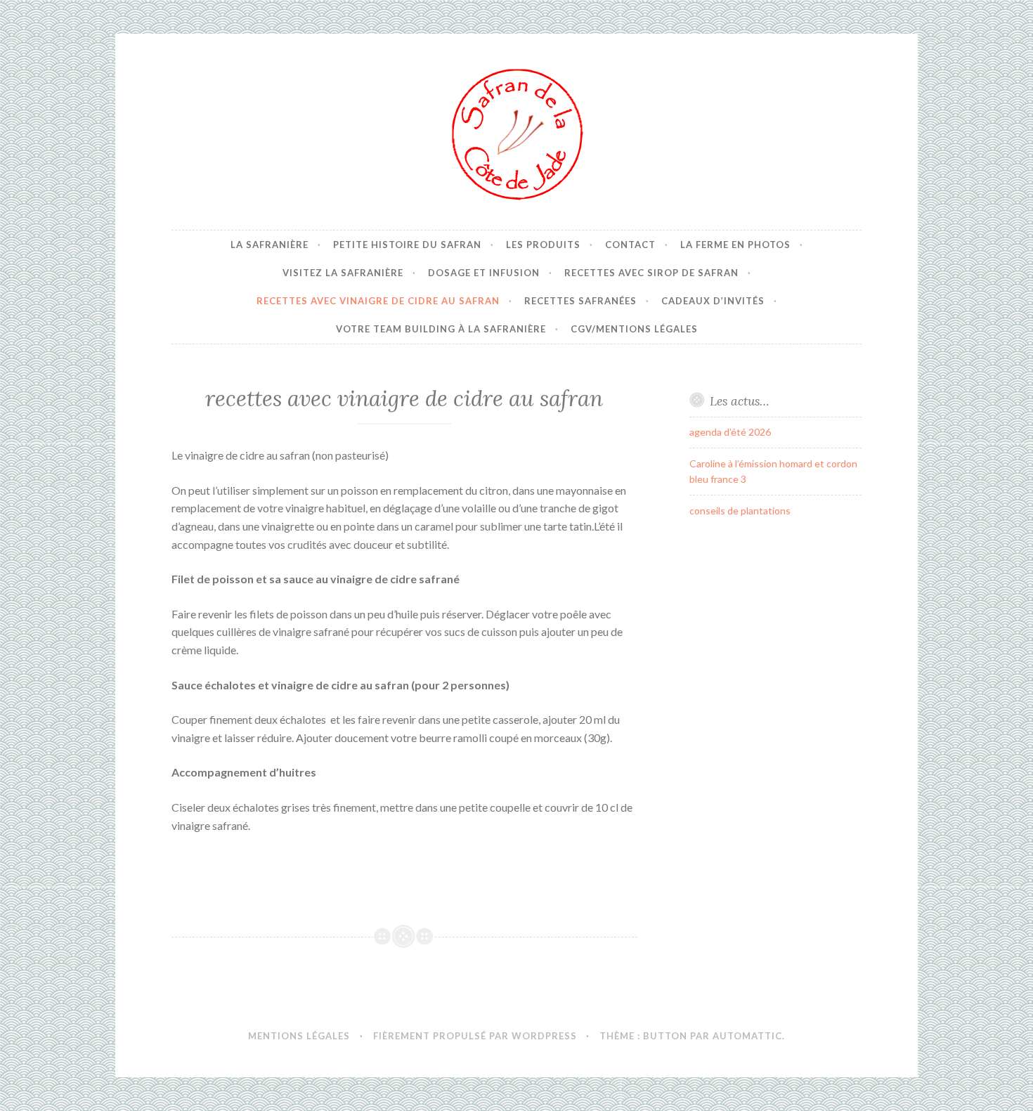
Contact (630, 244)
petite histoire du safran (407, 244)
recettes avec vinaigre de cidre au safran (378, 300)
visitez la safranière (342, 272)
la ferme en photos (735, 244)
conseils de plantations (740, 510)
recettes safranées (580, 300)
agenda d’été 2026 (730, 432)
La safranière (269, 244)
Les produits (543, 244)
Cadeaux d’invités (713, 300)
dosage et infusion (484, 272)
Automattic (747, 1035)
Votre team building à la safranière (441, 328)
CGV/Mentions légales (634, 328)
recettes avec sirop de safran (651, 272)
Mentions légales (299, 1035)
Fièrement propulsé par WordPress (475, 1035)
